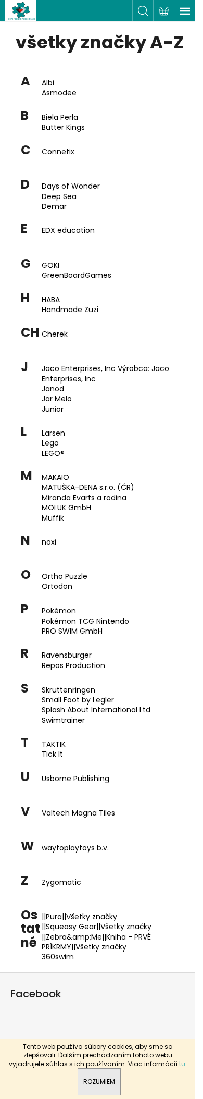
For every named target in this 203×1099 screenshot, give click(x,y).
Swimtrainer (63, 720)
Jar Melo (57, 399)
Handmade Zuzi (70, 310)
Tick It (52, 754)
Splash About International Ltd (96, 710)
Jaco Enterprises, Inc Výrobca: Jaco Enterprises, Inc (105, 374)
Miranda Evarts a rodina (84, 498)
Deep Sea (59, 197)
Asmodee (59, 93)
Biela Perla (60, 117)
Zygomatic (61, 882)
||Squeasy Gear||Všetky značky (96, 927)
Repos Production (73, 666)
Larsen (53, 433)
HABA (51, 300)
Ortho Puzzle (64, 577)
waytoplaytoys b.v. (75, 848)
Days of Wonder (71, 186)
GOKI (50, 265)
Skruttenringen (68, 690)
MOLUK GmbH (66, 508)
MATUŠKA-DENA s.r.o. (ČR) (88, 487)
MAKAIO (55, 478)
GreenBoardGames (76, 275)
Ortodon (57, 586)
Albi (48, 83)
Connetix (58, 152)
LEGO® (53, 454)
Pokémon (59, 611)
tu (182, 1063)
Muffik (53, 518)
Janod (53, 389)
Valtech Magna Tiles (78, 813)
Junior (53, 409)
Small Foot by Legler (78, 700)
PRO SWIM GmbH (72, 631)
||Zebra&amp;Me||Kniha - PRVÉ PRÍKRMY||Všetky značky (96, 942)
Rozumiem (99, 1081)
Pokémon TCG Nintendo (85, 621)
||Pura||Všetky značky (79, 917)
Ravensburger (67, 655)
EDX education (68, 231)
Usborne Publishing (75, 779)
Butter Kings (63, 127)
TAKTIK (54, 744)
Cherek (55, 334)
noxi (49, 542)
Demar (54, 207)
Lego (50, 443)
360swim (58, 957)
